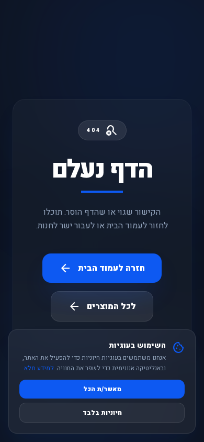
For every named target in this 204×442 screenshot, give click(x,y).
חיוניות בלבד (102, 412)
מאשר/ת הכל (102, 389)
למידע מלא (39, 368)
